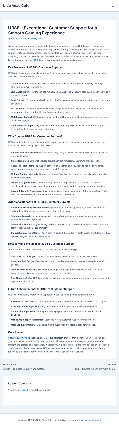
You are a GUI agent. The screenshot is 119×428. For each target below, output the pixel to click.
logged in (25, 390)
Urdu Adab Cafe (16, 5)
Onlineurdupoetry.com (90, 420)
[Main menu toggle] (113, 6)
